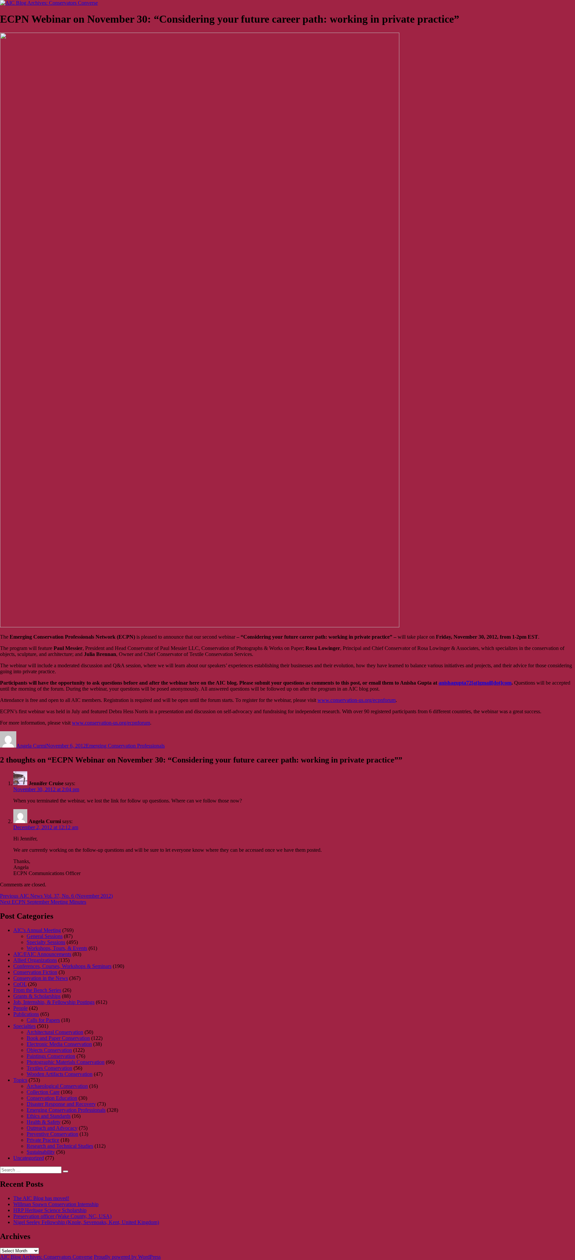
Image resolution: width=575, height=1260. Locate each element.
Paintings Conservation (51, 1056)
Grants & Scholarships (37, 996)
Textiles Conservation (49, 1068)
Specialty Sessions (46, 942)
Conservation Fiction (35, 972)
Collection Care (43, 1092)
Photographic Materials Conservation (65, 1062)
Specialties (24, 1026)
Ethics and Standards (49, 1116)
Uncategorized (28, 1158)
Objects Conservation (49, 1050)
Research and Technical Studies (60, 1146)
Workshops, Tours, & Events (57, 948)
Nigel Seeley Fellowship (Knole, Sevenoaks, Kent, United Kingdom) (86, 1222)
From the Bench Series (37, 990)
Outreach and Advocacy (52, 1128)
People (20, 1008)
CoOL (20, 984)
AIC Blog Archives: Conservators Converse (46, 1257)
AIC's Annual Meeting (37, 930)
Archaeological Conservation (57, 1086)
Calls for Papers (43, 1020)
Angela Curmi (31, 746)
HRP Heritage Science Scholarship (50, 1210)
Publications (26, 1014)
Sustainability (41, 1152)
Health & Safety (44, 1122)
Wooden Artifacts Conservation (60, 1074)
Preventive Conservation (52, 1134)
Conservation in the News (40, 978)
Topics (20, 1080)
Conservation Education (52, 1098)
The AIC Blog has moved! (41, 1198)
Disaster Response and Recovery (61, 1104)
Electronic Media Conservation (59, 1044)
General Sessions (45, 936)
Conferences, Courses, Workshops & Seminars (62, 966)
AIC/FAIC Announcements (42, 954)
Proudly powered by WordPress (127, 1257)
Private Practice (43, 1140)
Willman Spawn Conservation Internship (55, 1204)
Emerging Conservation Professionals (125, 746)
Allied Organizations (35, 960)
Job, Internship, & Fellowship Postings (54, 1002)
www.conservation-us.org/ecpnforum (356, 700)
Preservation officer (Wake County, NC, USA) (62, 1216)
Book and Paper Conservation (58, 1038)
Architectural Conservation (55, 1032)
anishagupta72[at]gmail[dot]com (475, 683)
